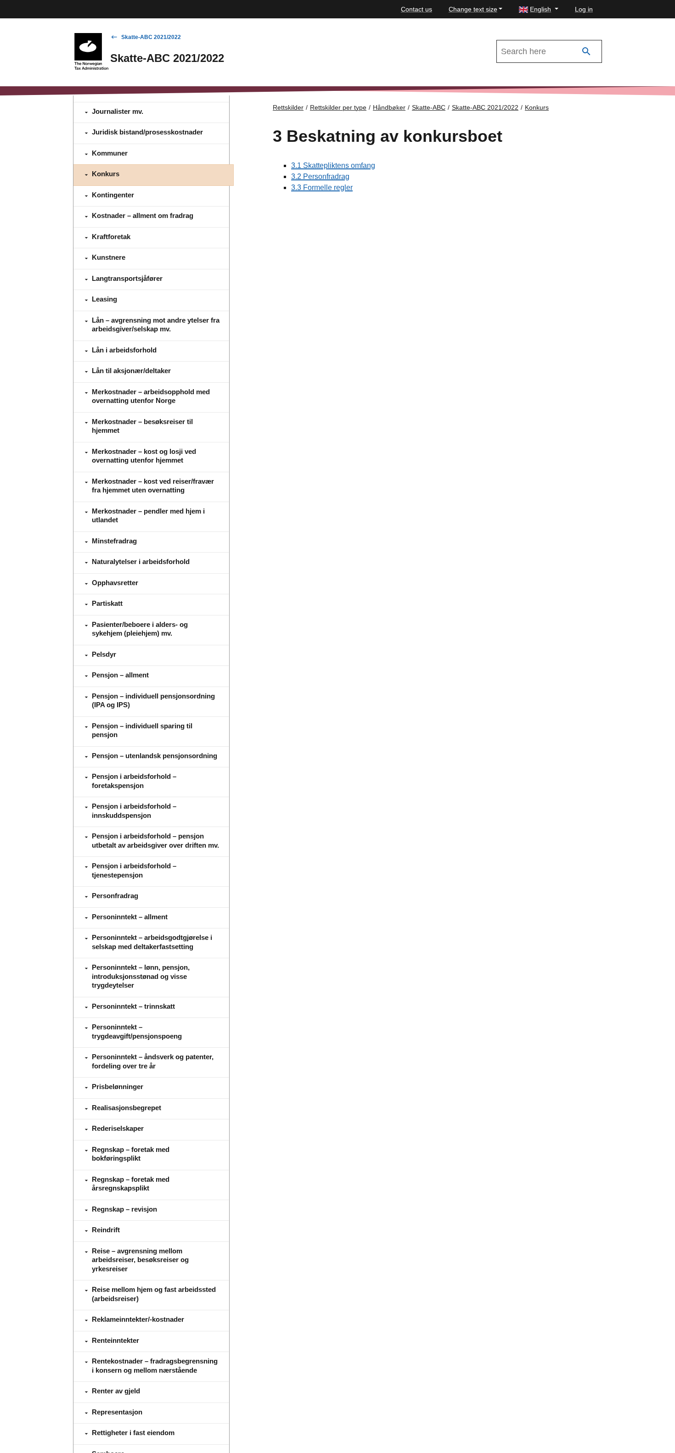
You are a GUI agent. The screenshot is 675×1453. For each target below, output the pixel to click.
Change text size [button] (473, 9)
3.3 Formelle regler (322, 187)
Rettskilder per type (338, 107)
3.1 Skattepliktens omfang (333, 165)
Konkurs (537, 107)
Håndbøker (389, 107)
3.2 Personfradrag (320, 176)
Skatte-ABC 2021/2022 (151, 37)
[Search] (586, 52)
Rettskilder (288, 107)
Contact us (416, 9)
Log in (584, 9)
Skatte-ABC (428, 107)
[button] (538, 9)
